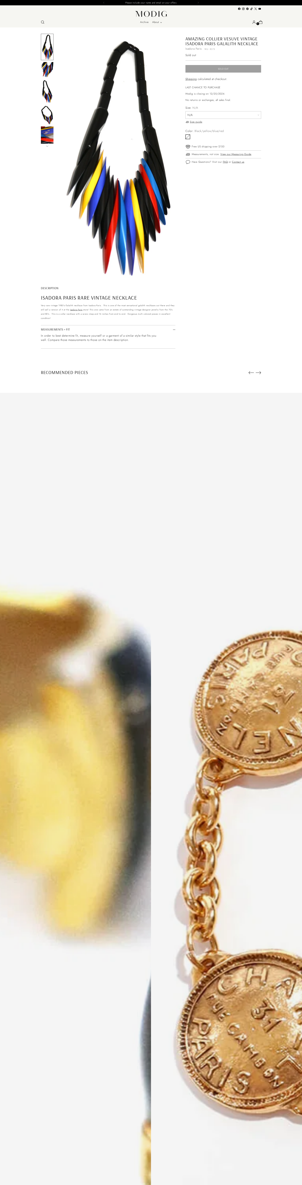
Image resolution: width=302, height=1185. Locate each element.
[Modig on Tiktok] (251, 8)
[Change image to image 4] (47, 115)
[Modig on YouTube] (259, 8)
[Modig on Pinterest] (247, 8)
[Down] (47, 146)
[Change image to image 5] (47, 135)
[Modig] (151, 14)
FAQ (225, 162)
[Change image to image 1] (47, 47)
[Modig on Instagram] (243, 8)
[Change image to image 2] (47, 70)
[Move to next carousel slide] (258, 372)
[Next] (198, 2)
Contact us (238, 162)
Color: (204, 131)
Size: (191, 108)
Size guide (196, 122)
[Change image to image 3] (47, 91)
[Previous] (103, 2)
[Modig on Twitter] (255, 8)
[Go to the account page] (253, 22)
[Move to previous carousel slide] (251, 372)
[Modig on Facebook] (239, 8)
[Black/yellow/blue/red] (187, 136)
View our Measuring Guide (235, 154)
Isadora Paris (76, 309)
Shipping (191, 79)
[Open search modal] (42, 22)
